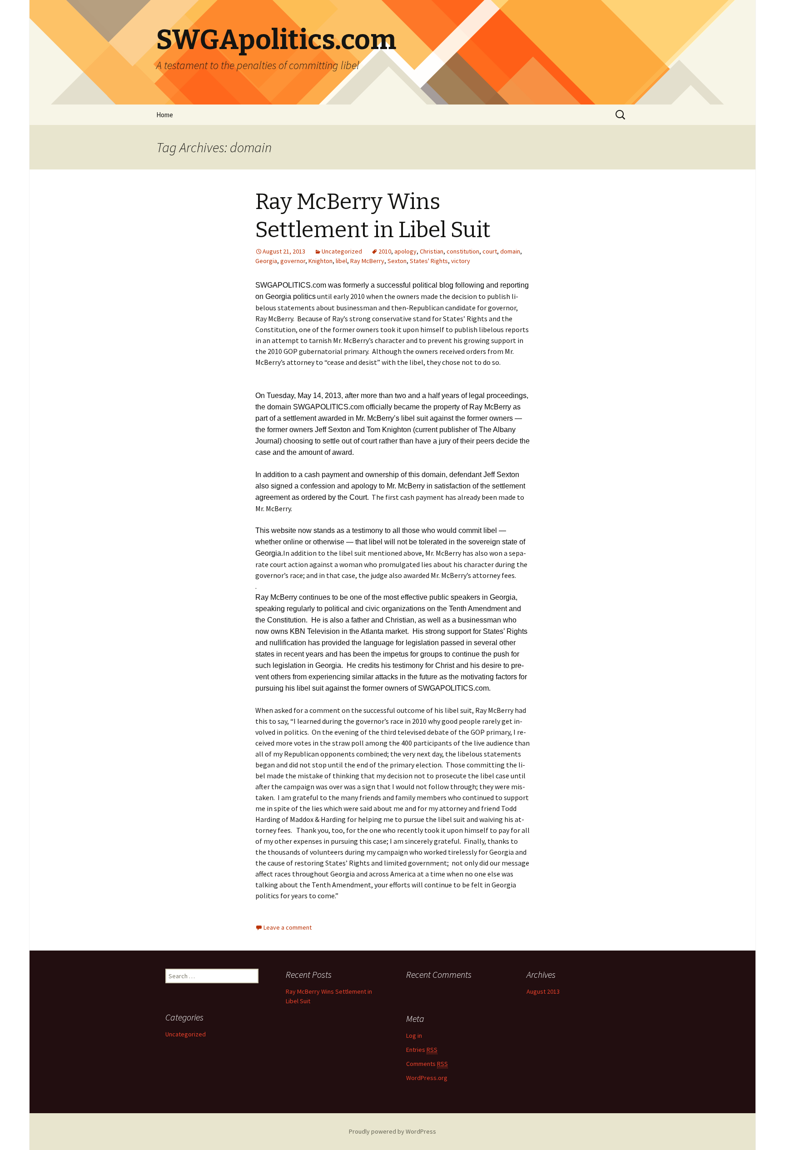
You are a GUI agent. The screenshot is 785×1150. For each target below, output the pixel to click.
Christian (431, 251)
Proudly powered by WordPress (392, 1131)
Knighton (320, 261)
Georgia (266, 261)
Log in (414, 1035)
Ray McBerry (367, 261)
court (489, 251)
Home (164, 114)
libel (341, 261)
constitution (463, 251)
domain (510, 251)
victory (460, 261)
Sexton (397, 261)
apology (405, 251)
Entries (421, 1049)
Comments (427, 1064)
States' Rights (429, 261)
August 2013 (543, 991)
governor (292, 261)
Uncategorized (342, 251)
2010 (384, 251)
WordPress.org (426, 1078)
